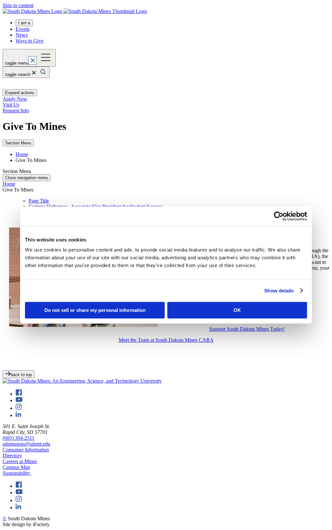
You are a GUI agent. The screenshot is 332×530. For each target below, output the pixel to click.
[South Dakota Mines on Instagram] (19, 408)
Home (22, 154)
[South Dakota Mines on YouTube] (19, 400)
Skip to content (18, 5)
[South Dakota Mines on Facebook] (19, 394)
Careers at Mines (20, 461)
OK (237, 310)
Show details (279, 290)
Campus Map (16, 467)
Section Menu (18, 143)
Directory (12, 455)
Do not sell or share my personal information (95, 310)
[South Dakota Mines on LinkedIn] (18, 415)
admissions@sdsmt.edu (26, 444)
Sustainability (17, 473)
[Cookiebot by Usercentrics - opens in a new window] (278, 216)
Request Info (16, 110)
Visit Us (11, 104)
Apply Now (15, 99)
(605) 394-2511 (18, 438)
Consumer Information (26, 449)
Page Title (39, 200)
